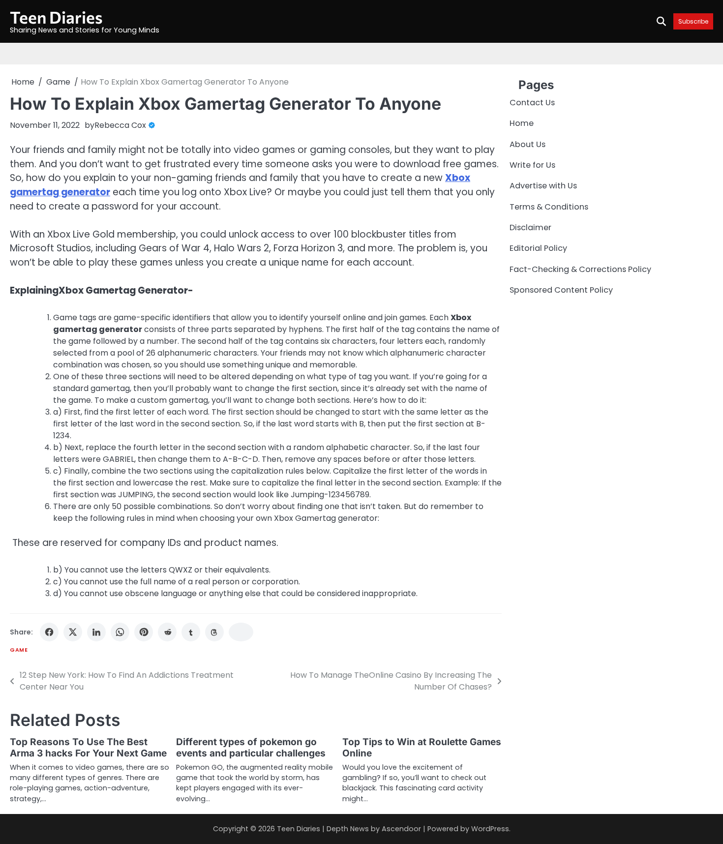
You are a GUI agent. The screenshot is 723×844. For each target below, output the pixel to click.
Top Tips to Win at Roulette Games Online (421, 747)
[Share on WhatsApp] (120, 632)
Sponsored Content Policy (561, 290)
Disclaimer (530, 227)
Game (19, 650)
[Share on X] (72, 632)
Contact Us (532, 102)
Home (522, 123)
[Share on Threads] (214, 632)
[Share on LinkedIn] (96, 632)
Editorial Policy (538, 248)
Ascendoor (401, 829)
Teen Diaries (56, 17)
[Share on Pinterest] (143, 632)
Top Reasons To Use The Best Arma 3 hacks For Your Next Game (88, 747)
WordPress (490, 829)
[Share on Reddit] (167, 632)
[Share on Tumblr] (190, 632)
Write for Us (532, 165)
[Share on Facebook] (49, 632)
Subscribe (693, 21)
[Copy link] (241, 632)
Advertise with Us (543, 186)
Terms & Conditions (549, 206)
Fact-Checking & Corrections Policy (580, 269)
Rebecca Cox (120, 125)
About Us (527, 144)
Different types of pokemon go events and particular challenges (251, 747)
